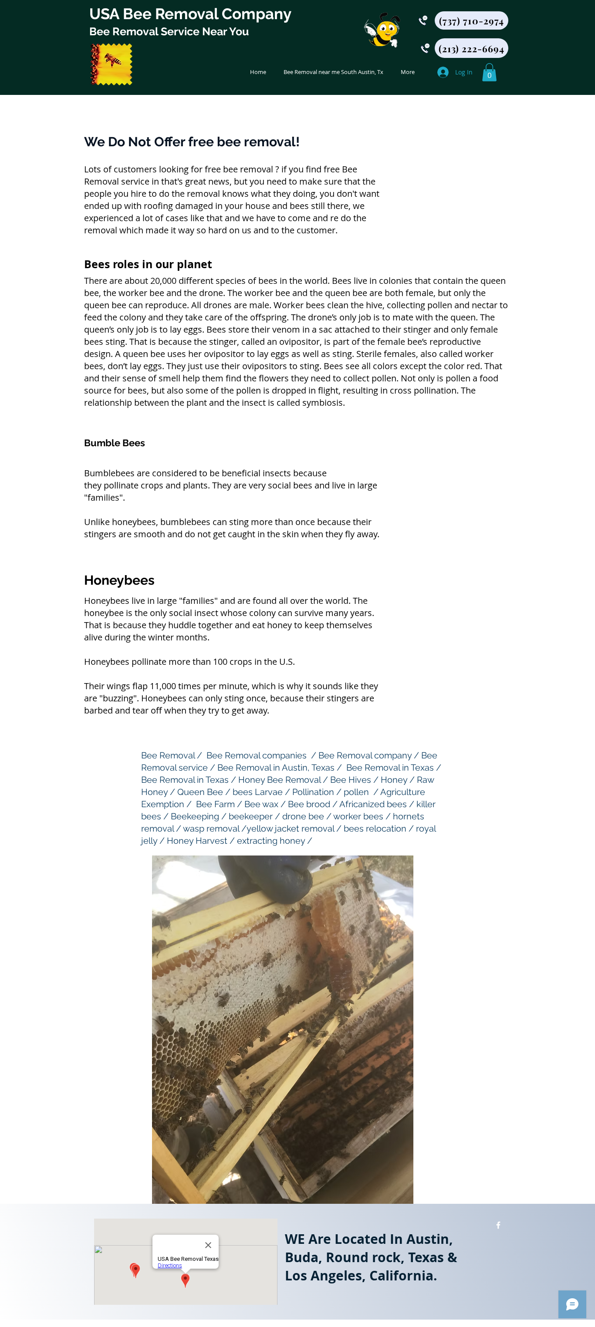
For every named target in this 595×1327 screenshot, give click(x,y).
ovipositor (299, 341)
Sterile (369, 354)
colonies (395, 280)
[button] (489, 72)
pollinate (121, 485)
